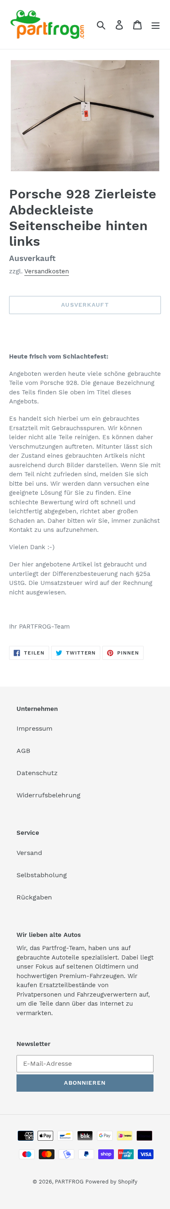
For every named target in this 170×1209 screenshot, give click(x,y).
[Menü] (155, 24)
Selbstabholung (42, 875)
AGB (23, 751)
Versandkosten (46, 271)
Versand (29, 853)
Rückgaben (34, 897)
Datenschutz (37, 773)
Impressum (34, 728)
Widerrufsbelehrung (48, 795)
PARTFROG (69, 1182)
